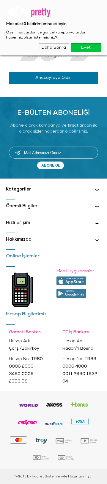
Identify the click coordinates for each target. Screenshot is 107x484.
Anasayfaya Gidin (53, 78)
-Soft (20, 476)
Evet (86, 47)
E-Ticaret (35, 476)
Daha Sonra (54, 47)
